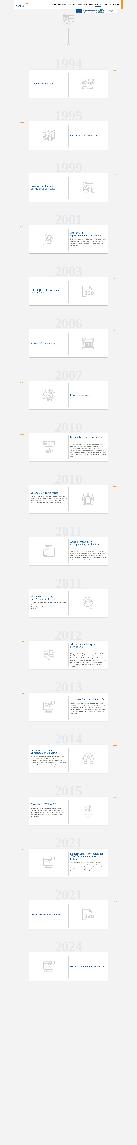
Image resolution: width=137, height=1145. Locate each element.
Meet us (97, 4)
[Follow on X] (115, 4)
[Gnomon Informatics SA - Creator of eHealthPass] (26, 4)
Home (54, 4)
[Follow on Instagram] (113, 4)
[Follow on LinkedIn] (118, 4)
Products (71, 4)
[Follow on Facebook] (111, 4)
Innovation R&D (82, 4)
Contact (106, 4)
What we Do (62, 4)
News (91, 4)
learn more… (92, 871)
